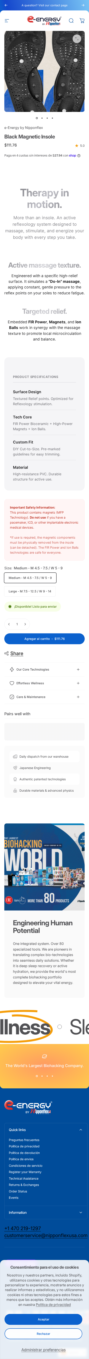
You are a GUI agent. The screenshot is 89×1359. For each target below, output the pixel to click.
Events (13, 1197)
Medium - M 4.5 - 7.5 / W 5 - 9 (30, 578)
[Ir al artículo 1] (41, 118)
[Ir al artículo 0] (36, 118)
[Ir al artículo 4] (52, 118)
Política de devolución (24, 1153)
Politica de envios (21, 1159)
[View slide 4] (52, 1076)
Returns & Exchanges (24, 1185)
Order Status (18, 1191)
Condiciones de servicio (25, 1165)
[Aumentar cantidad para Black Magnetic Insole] (25, 624)
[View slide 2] (41, 1076)
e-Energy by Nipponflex (23, 127)
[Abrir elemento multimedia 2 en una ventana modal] (77, 38)
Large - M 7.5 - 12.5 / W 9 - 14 (30, 591)
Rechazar (43, 1333)
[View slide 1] (36, 1076)
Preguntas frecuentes (24, 1140)
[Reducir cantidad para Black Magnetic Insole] (9, 624)
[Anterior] (6, 5)
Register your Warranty (25, 1172)
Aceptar (43, 1319)
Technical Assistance (23, 1178)
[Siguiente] (83, 5)
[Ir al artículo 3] (47, 118)
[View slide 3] (47, 1076)
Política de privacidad (53, 1304)
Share (16, 653)
